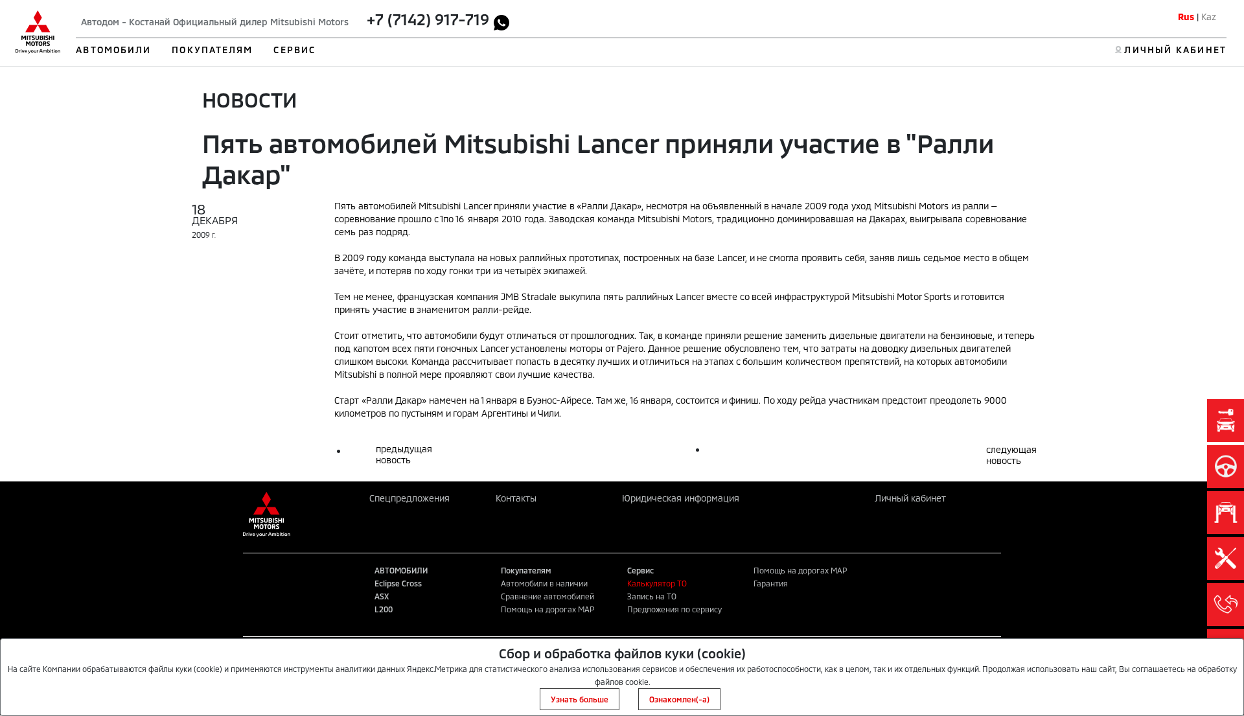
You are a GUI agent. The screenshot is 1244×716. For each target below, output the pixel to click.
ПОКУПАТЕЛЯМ (212, 49)
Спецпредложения (409, 497)
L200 (383, 609)
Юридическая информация (680, 497)
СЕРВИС (294, 49)
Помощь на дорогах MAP (547, 609)
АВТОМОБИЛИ (113, 49)
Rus (1186, 16)
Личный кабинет (910, 497)
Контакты (516, 497)
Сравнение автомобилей (547, 596)
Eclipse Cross (398, 583)
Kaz (1208, 16)
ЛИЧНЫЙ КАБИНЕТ (1175, 49)
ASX (381, 596)
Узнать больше (579, 699)
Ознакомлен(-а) (679, 699)
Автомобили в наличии (544, 583)
